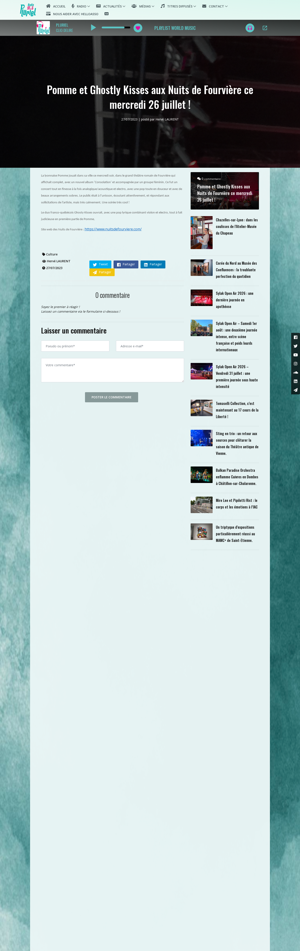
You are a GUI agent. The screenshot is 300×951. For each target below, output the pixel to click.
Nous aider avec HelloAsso (74, 14)
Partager (128, 264)
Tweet (103, 264)
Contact (215, 6)
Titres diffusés (178, 6)
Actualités (111, 6)
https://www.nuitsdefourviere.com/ (113, 229)
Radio (80, 6)
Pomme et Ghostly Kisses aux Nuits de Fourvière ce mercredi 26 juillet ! (224, 193)
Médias (144, 6)
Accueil (58, 6)
